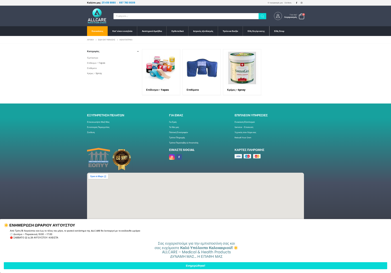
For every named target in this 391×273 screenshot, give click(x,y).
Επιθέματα (92, 68)
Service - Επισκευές (244, 127)
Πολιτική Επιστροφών (178, 132)
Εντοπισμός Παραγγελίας (98, 127)
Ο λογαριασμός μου (275, 3)
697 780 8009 (127, 2)
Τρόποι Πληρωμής (177, 137)
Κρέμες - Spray (94, 73)
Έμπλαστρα (92, 57)
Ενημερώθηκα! (195, 266)
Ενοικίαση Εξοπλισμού (245, 122)
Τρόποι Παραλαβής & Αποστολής (183, 142)
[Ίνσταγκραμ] (302, 3)
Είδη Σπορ (279, 31)
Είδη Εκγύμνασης (256, 31)
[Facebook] (296, 3)
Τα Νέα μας (174, 127)
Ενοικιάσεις (97, 31)
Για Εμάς (173, 122)
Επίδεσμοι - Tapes (96, 62)
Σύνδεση (288, 3)
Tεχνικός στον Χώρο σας (245, 132)
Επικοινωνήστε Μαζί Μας (98, 122)
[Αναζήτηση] (262, 16)
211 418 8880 (101, 2)
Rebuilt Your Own (243, 137)
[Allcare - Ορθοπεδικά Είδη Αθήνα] (94, 16)
